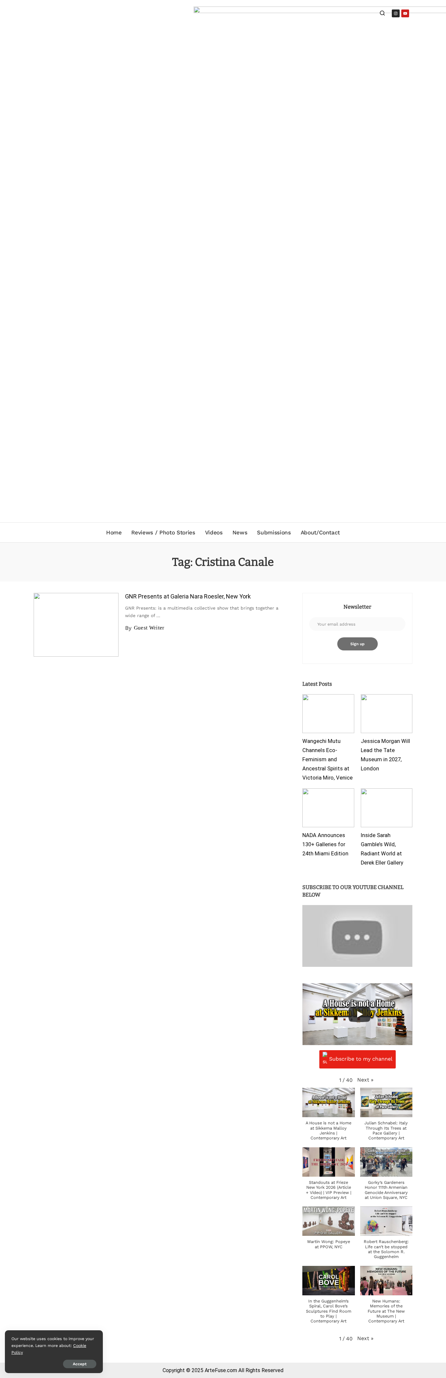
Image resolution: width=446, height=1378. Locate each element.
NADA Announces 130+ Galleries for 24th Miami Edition (325, 844)
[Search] (382, 14)
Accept (80, 1364)
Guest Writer (149, 628)
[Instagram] (396, 13)
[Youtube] (405, 13)
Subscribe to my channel (360, 1059)
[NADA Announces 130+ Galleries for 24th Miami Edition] (328, 807)
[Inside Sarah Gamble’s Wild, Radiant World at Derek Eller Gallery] (386, 807)
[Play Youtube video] (357, 936)
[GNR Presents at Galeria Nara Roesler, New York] (76, 625)
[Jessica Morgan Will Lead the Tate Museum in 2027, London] (386, 713)
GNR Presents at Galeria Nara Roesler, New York (188, 596)
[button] (365, 1079)
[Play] (359, 1014)
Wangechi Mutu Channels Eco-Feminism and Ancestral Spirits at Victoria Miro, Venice (327, 759)
